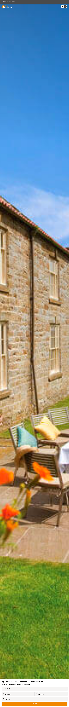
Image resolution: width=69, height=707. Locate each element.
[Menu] (64, 6)
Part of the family (9, 1)
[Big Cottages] (7, 6)
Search (34, 704)
